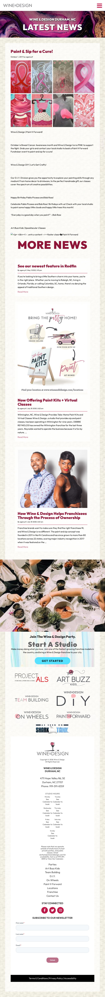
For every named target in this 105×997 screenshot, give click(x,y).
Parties (52, 864)
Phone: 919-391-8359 (52, 786)
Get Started (52, 661)
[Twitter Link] (52, 910)
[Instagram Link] (60, 910)
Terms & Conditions (38, 978)
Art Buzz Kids (52, 868)
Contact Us (52, 895)
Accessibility (70, 978)
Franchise (52, 891)
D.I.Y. (52, 876)
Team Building (52, 872)
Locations (52, 888)
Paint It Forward (70, 234)
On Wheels (52, 880)
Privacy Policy (56, 978)
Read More (23, 291)
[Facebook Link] (44, 910)
